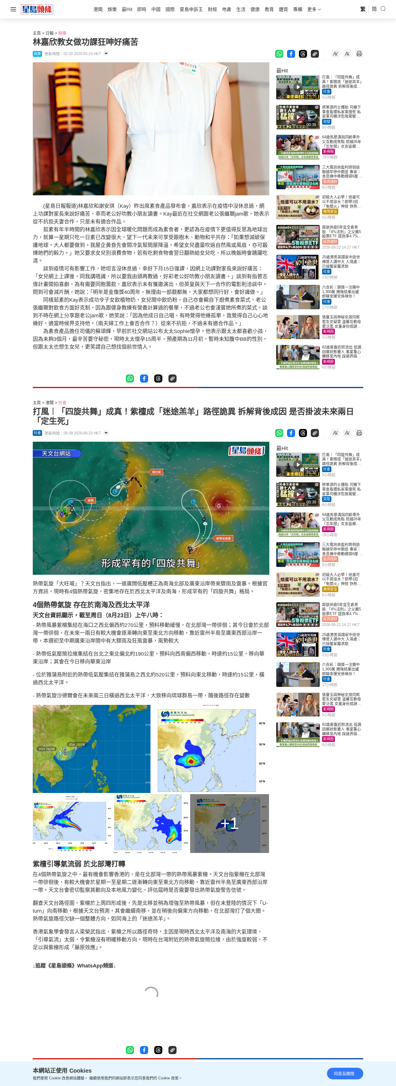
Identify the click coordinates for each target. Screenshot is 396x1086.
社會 (326, 91)
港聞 (50, 402)
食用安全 (330, 211)
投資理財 (330, 181)
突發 (326, 121)
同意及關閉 (344, 1073)
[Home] (37, 9)
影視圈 (328, 151)
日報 (50, 33)
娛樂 (62, 33)
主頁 (37, 33)
